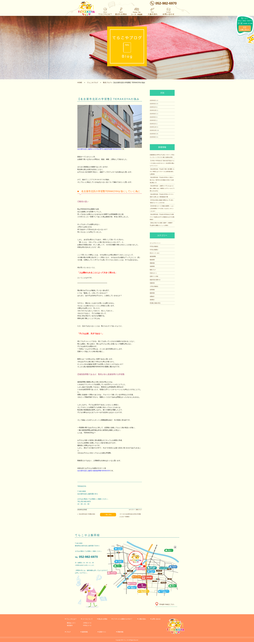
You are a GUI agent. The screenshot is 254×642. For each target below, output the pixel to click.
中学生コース (87, 625)
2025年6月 (153, 100)
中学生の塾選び (154, 249)
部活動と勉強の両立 (155, 303)
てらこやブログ (92, 82)
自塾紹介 (152, 296)
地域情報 (152, 266)
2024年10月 (153, 110)
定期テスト (102, 632)
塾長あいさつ (71, 623)
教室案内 (70, 625)
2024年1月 (153, 123)
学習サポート (153, 273)
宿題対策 (152, 283)
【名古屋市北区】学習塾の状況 (86, 514)
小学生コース (87, 623)
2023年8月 (153, 137)
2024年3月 (153, 120)
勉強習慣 (152, 259)
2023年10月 (153, 130)
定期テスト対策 (154, 276)
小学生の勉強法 (154, 286)
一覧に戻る (108, 514)
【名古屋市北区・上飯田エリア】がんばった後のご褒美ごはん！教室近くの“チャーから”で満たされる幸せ (162, 188)
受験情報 (152, 263)
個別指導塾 (153, 256)
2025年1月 (153, 107)
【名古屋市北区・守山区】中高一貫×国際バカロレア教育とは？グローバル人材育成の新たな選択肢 (162, 171)
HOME (79, 82)
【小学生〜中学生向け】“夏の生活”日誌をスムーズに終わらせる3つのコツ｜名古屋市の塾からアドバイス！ (162, 163)
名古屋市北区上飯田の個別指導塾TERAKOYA (93, 471)
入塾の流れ (141, 619)
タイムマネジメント (155, 243)
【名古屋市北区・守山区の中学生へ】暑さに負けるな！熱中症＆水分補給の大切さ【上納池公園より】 (162, 180)
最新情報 (152, 293)
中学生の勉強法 (154, 246)
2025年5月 (153, 103)
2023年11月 (153, 127)
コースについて (87, 619)
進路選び (152, 299)
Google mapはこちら (166, 604)
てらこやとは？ (71, 619)
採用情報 (152, 289)
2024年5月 (153, 117)
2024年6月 (153, 113)
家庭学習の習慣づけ (155, 279)
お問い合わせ (155, 619)
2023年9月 (153, 133)
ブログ (68, 632)
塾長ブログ (107, 82)
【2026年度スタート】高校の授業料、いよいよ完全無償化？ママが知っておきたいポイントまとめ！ (162, 208)
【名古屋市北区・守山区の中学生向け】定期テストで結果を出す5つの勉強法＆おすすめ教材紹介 (162, 217)
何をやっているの (154, 253)
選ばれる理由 (102, 619)
